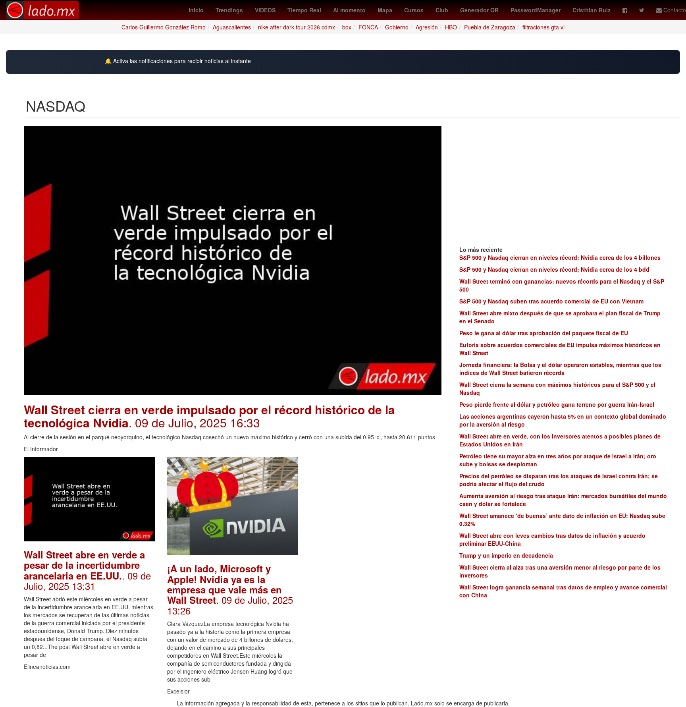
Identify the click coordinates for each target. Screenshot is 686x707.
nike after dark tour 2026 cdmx (296, 27)
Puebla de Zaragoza (489, 27)
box (346, 27)
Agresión (427, 27)
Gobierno (397, 27)
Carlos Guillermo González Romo (163, 27)
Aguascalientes (232, 27)
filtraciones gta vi (543, 27)
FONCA (368, 27)
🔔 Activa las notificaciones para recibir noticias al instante (178, 61)
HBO (451, 27)
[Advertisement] (375, 506)
